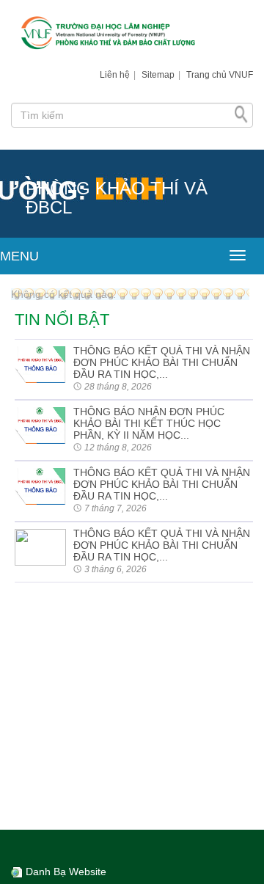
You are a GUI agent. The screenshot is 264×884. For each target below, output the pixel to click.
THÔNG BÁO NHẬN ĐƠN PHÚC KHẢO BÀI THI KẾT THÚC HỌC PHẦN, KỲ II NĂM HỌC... (148, 423)
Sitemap (158, 75)
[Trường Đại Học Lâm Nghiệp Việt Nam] (132, 35)
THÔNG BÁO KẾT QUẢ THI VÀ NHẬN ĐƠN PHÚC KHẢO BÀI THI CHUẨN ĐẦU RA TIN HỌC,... (161, 362)
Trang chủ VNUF (219, 75)
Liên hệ (115, 75)
